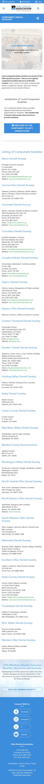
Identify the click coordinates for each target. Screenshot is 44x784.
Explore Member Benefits (22, 689)
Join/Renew (25, 2)
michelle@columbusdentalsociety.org (21, 249)
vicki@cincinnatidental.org (17, 223)
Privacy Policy (24, 763)
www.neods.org (14, 512)
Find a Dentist (9, 2)
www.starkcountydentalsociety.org (22, 600)
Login (39, 2)
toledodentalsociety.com (18, 370)
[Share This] (37, 18)
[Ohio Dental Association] (21, 8)
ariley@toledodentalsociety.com (19, 368)
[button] (38, 8)
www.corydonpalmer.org (18, 276)
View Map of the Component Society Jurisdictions (22, 128)
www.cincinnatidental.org (18, 225)
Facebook (26, 712)
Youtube (26, 734)
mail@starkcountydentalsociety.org (20, 597)
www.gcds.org (14, 341)
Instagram (26, 719)
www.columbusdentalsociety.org (21, 252)
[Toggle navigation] (3, 8)
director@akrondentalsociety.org (19, 177)
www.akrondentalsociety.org (19, 179)
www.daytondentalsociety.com (20, 302)
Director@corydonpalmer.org (18, 273)
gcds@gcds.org (12, 339)
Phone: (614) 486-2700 (22, 755)
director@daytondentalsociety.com (20, 300)
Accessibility (12, 763)
